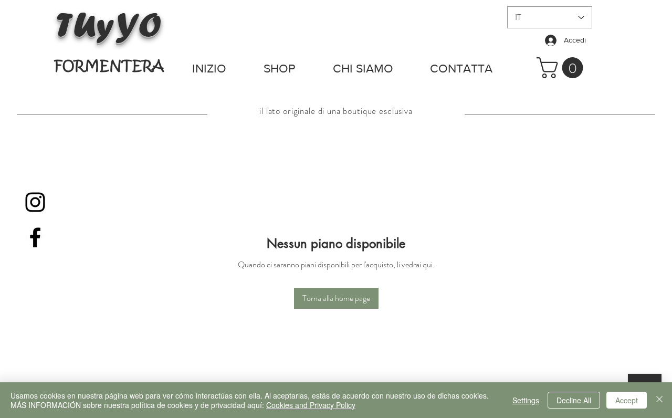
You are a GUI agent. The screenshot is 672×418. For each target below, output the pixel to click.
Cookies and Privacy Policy (310, 405)
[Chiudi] (659, 400)
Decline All (573, 400)
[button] (562, 67)
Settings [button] (525, 400)
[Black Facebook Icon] (35, 237)
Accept (626, 400)
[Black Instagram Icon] (35, 202)
